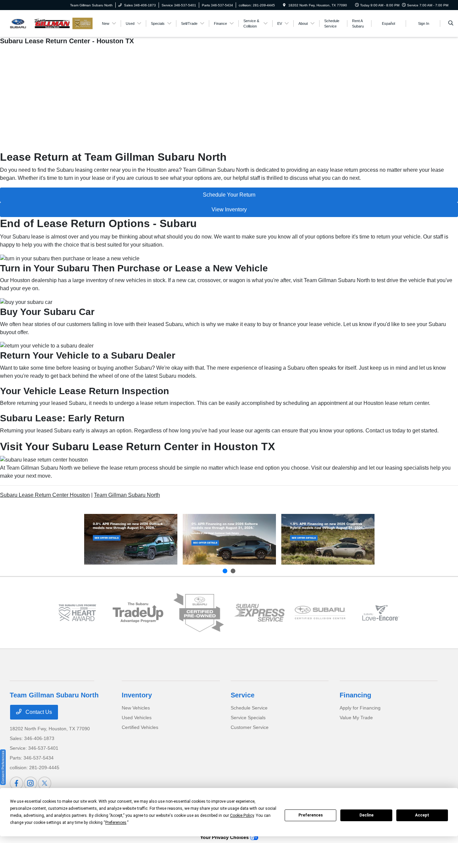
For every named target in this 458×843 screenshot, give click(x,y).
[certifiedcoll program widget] (320, 612)
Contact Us (38, 712)
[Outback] (130, 539)
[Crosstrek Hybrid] (328, 539)
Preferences (310, 815)
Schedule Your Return (229, 195)
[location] (284, 5)
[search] (450, 23)
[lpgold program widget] (77, 613)
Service (242, 695)
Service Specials (248, 717)
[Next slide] (233, 571)
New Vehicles (136, 707)
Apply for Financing (360, 707)
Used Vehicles (137, 717)
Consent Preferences (3, 767)
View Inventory (229, 209)
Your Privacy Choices (225, 837)
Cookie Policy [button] (242, 815)
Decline (366, 815)
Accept (422, 815)
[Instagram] (30, 783)
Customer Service (250, 727)
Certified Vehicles (140, 727)
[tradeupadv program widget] (138, 612)
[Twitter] (44, 783)
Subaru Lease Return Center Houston (45, 495)
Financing (355, 695)
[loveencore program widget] (380, 613)
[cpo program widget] (198, 612)
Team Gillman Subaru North (127, 495)
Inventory (137, 695)
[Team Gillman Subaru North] (40, 23)
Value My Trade (356, 717)
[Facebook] (16, 783)
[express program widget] (259, 612)
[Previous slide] (225, 571)
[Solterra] (229, 539)
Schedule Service (249, 707)
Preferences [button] (115, 822)
